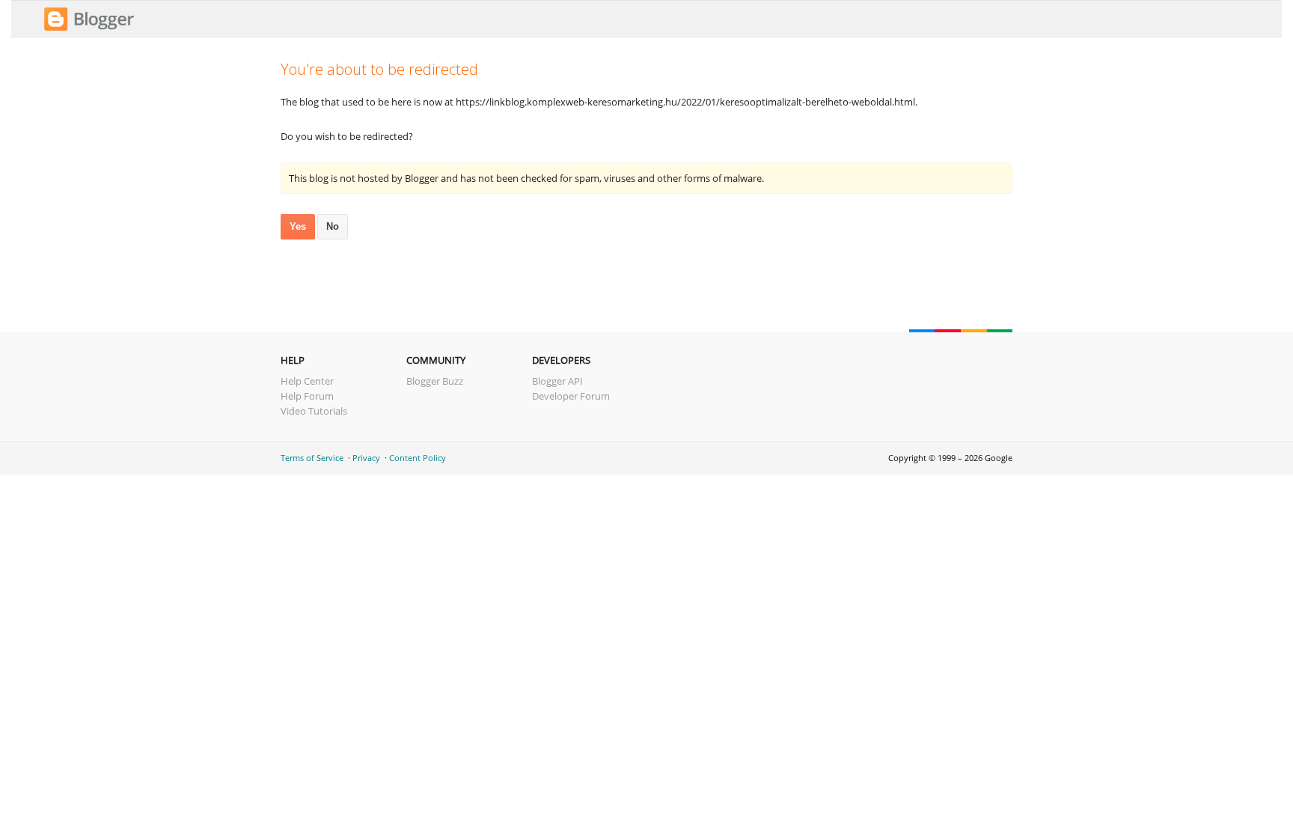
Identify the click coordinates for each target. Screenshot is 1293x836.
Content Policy (417, 457)
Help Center (307, 381)
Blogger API (557, 381)
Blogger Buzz (434, 381)
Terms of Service (312, 457)
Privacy (366, 457)
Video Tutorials (314, 411)
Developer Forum (571, 396)
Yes (298, 226)
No (332, 226)
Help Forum (307, 396)
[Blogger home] (89, 28)
